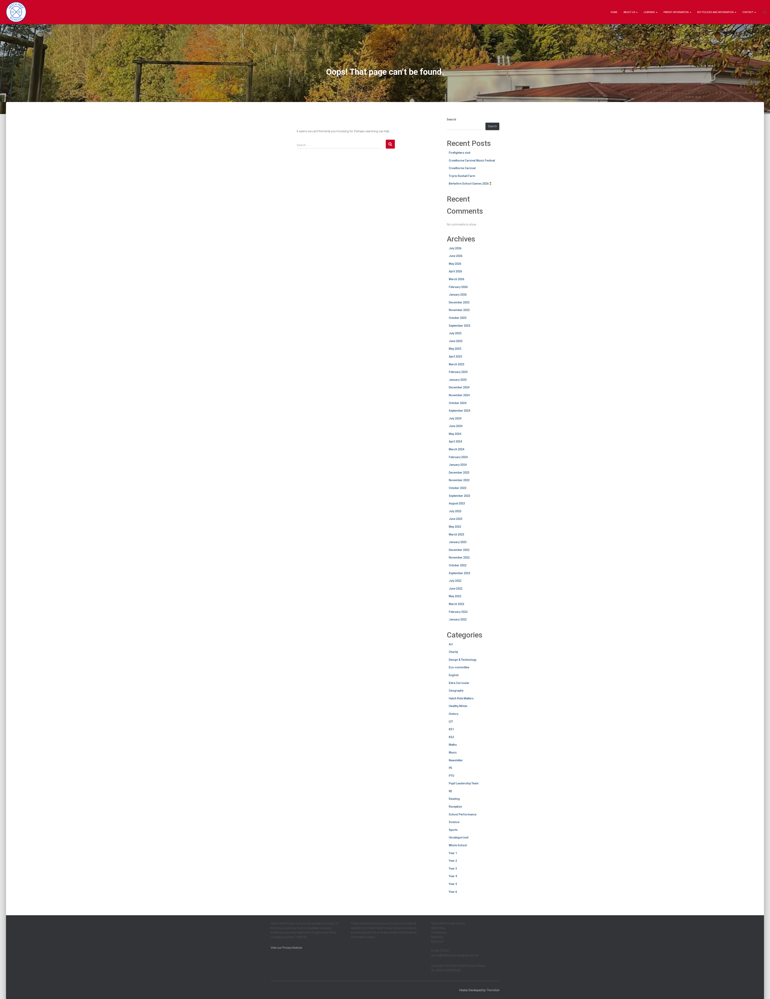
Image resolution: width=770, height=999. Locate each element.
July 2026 (455, 248)
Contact (748, 12)
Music (453, 752)
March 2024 (456, 449)
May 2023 (455, 526)
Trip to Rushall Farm (462, 176)
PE (450, 768)
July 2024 (455, 418)
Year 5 (453, 884)
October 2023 (457, 488)
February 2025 (458, 372)
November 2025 (459, 310)
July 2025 (455, 333)
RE (450, 791)
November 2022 (459, 557)
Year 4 (453, 876)
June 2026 (455, 256)
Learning (650, 12)
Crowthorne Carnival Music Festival (472, 160)
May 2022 (455, 596)
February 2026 (458, 287)
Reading (454, 798)
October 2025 (457, 317)
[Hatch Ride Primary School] (16, 12)
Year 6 (453, 891)
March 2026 (456, 279)
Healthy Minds (458, 706)
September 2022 (459, 573)
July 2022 (455, 580)
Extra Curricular (459, 683)
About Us (629, 12)
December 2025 (459, 302)
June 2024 (455, 426)
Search (451, 119)
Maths (453, 744)
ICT (451, 721)
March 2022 (456, 604)
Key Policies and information (715, 12)
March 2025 (456, 364)
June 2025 (455, 341)
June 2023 (455, 518)
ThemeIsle (492, 990)
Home (614, 12)
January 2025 (458, 379)
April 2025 (455, 356)
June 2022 (455, 588)
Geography (456, 690)
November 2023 (459, 480)
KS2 (451, 737)
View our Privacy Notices (286, 947)
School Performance (462, 814)
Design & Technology (462, 659)
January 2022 (458, 619)
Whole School (458, 845)
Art (451, 644)
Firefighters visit (459, 152)
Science (454, 822)
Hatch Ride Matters (461, 698)
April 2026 (455, 271)
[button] (637, 12)
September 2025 (459, 325)
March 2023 (456, 534)
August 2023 (457, 503)
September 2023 (459, 495)
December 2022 (459, 550)
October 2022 (457, 565)
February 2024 (458, 457)
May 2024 (455, 433)
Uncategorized (458, 837)
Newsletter (456, 760)
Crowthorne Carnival (462, 168)
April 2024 (455, 441)
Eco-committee (459, 667)
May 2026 (455, 263)
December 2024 (459, 387)
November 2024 (459, 395)
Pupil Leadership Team (464, 783)
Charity (453, 652)
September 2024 (459, 410)
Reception (455, 806)
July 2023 (455, 511)
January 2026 (458, 294)
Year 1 (453, 853)
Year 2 (453, 860)
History (453, 713)
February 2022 (458, 611)
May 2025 (455, 348)
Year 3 (453, 868)
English (454, 675)
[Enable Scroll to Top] (762, 991)
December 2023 (459, 472)
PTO (451, 775)
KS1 (451, 729)
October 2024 (457, 403)
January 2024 (458, 464)
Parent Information (676, 12)
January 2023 (458, 542)
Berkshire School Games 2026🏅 (470, 183)
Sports (453, 829)
